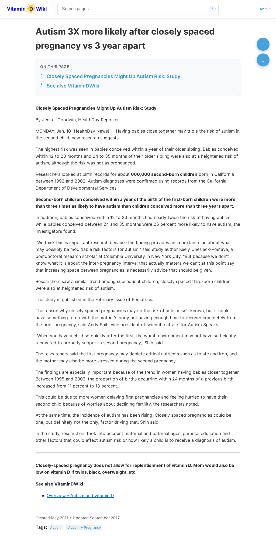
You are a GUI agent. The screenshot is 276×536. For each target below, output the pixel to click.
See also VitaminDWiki (73, 86)
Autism (55, 527)
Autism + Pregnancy (84, 527)
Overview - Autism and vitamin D (80, 495)
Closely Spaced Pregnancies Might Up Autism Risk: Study (113, 76)
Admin (265, 8)
